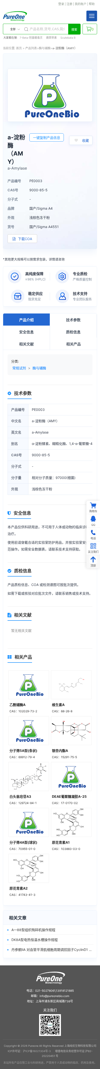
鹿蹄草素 (51, 37)
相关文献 (26, 344)
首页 (19, 48)
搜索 (74, 29)
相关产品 (73, 344)
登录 (61, 4)
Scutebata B (67, 37)
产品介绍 (26, 320)
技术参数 (73, 320)
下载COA (24, 239)
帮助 (92, 4)
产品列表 (31, 48)
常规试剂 (19, 368)
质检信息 (73, 332)
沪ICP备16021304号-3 (37, 1051)
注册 (69, 4)
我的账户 (80, 4)
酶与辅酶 (44, 48)
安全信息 (26, 332)
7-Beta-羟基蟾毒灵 (31, 37)
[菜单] (91, 16)
